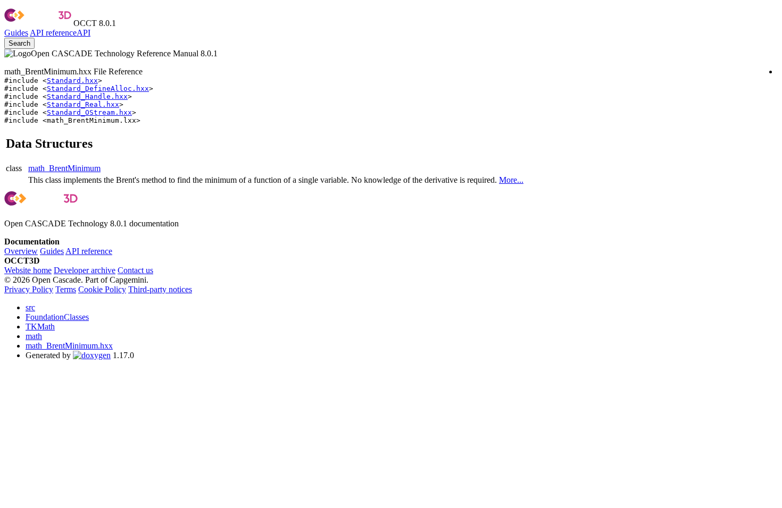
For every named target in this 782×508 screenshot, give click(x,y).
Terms (65, 289)
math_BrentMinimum (64, 168)
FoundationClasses (57, 316)
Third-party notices (160, 289)
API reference (88, 251)
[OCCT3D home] (37, 23)
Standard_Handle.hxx (87, 96)
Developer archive (84, 270)
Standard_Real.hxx (83, 104)
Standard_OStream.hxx (89, 112)
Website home (28, 270)
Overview (21, 251)
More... (511, 179)
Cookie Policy (102, 289)
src (30, 307)
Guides (16, 32)
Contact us (135, 270)
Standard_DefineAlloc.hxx (98, 88)
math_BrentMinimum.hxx (69, 345)
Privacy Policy (28, 289)
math (34, 336)
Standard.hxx (72, 80)
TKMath (40, 326)
